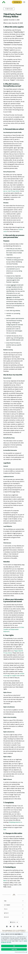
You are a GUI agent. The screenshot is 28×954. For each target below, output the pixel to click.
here (4, 829)
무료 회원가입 (17, 2)
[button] (14, 901)
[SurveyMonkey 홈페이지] (3, 2)
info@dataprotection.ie (15, 822)
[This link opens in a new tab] (7, 926)
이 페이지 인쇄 (9, 9)
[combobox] (14, 922)
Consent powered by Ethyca (20, 952)
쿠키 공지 (9, 942)
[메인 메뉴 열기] (24, 2)
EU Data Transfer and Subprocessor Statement (13, 629)
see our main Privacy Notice (11, 191)
